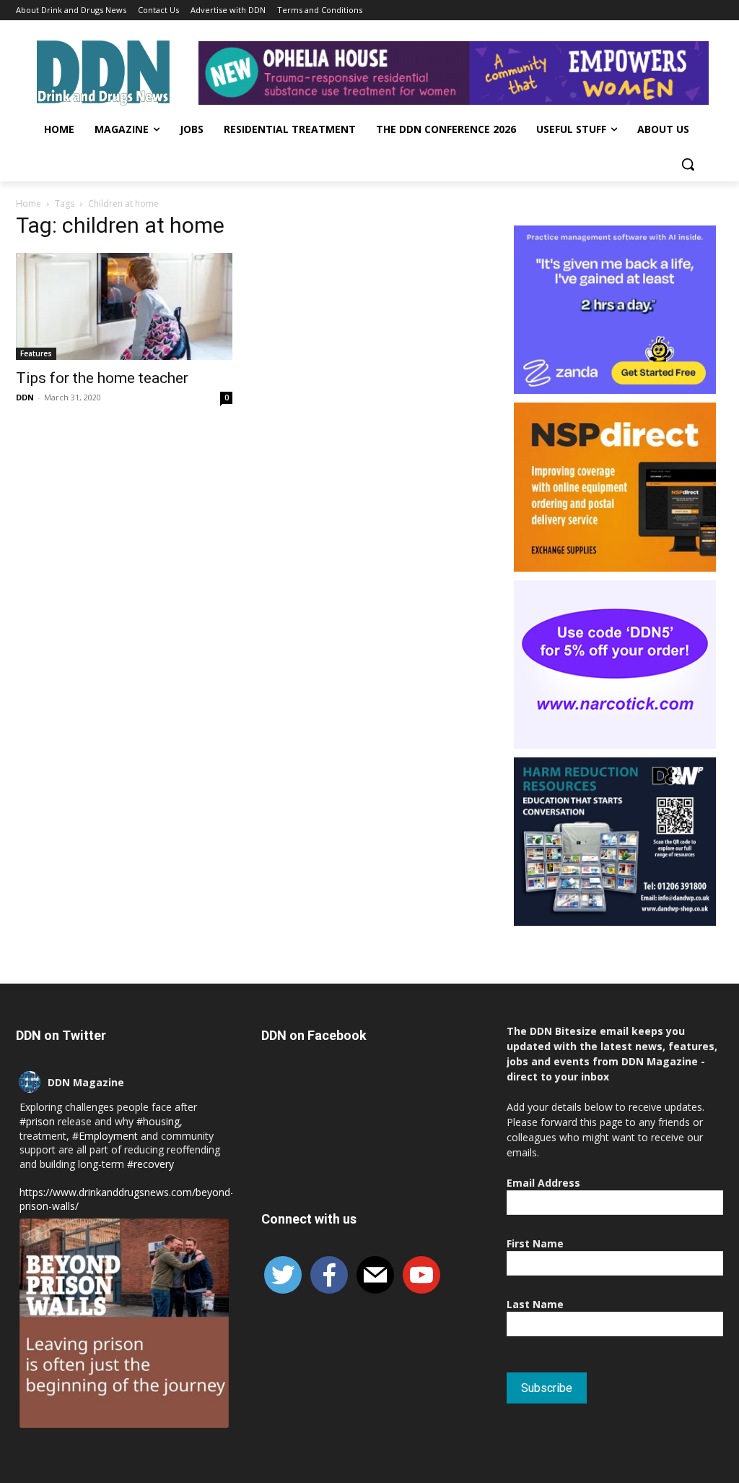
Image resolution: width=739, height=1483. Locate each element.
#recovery (150, 1164)
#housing (158, 1121)
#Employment (105, 1136)
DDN (25, 397)
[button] (687, 164)
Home (28, 203)
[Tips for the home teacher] (124, 306)
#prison (37, 1121)
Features (36, 353)
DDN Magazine (86, 1082)
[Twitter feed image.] (124, 1323)
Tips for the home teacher (102, 378)
